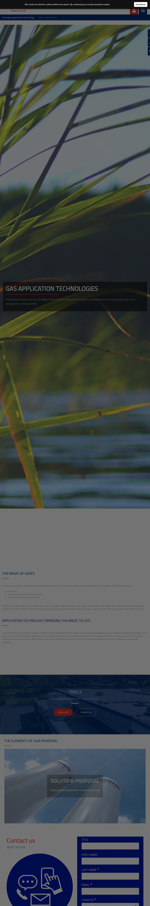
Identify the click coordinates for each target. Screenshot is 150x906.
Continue (140, 4)
